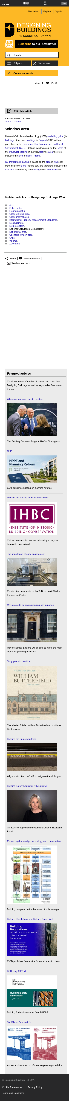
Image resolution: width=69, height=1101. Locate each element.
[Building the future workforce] (32, 770)
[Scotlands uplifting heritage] (32, 1059)
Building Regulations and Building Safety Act (30, 919)
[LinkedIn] (51, 82)
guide (60, 136)
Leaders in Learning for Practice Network (28, 497)
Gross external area (19, 214)
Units (12, 238)
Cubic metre (15, 208)
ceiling (36, 169)
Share (13, 258)
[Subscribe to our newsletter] (31, 47)
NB (6, 162)
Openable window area (20, 235)
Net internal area (17, 232)
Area (60, 148)
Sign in (58, 11)
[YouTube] (56, 82)
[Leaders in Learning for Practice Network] (32, 534)
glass (29, 155)
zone (23, 165)
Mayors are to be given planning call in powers (30, 605)
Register (47, 11)
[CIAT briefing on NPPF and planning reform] (32, 481)
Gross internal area (19, 217)
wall (56, 162)
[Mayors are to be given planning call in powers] (32, 641)
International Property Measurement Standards (33, 220)
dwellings (30, 140)
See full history (13, 121)
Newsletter (33, 11)
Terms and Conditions (13, 1093)
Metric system (16, 226)
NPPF (10, 451)
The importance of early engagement (26, 554)
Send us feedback (20, 263)
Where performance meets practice (25, 399)
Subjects (17, 63)
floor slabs (52, 169)
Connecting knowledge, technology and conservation (34, 841)
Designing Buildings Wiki (48, 197)
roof (41, 152)
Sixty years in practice (18, 661)
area (50, 152)
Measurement (16, 223)
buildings (9, 140)
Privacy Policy (35, 1087)
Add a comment (32, 258)
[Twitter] (47, 82)
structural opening (18, 152)
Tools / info (44, 63)
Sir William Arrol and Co (19, 1022)
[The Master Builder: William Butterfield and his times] (32, 719)
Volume (13, 241)
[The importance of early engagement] (32, 585)
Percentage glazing (19, 162)
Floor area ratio (17, 211)
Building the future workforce (21, 739)
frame (37, 155)
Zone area (14, 243)
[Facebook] (42, 82)
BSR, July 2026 (15, 971)
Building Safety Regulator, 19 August (26, 786)
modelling (52, 136)
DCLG (22, 148)
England (43, 140)
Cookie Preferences (12, 1087)
